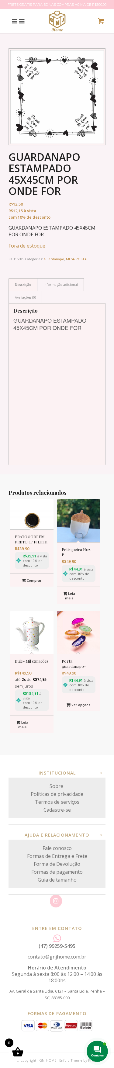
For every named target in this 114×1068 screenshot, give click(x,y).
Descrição (23, 284)
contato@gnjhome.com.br (57, 956)
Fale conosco (57, 848)
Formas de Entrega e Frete (57, 856)
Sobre (57, 786)
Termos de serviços (57, 802)
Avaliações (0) (25, 297)
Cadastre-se (57, 809)
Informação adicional (60, 284)
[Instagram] (56, 901)
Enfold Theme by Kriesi (78, 1060)
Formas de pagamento (57, 872)
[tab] (23, 284)
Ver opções (80, 704)
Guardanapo (54, 259)
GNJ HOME (47, 1060)
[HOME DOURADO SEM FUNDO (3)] (57, 21)
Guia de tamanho (57, 879)
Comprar (34, 580)
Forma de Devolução (57, 864)
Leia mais (70, 595)
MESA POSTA (76, 259)
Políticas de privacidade (57, 794)
